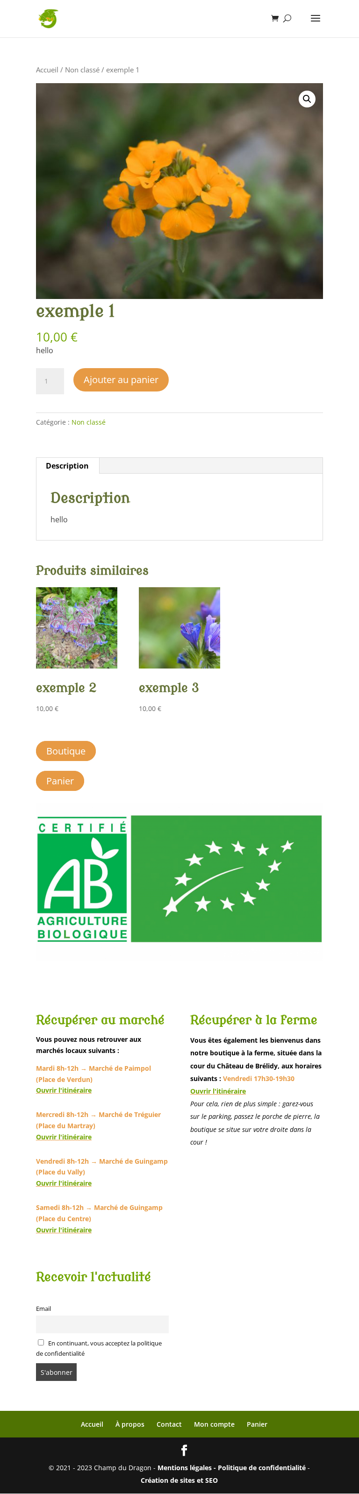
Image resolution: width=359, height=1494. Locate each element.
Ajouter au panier (121, 379)
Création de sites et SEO (179, 1480)
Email (43, 1309)
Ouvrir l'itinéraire (64, 1090)
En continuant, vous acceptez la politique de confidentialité (99, 1348)
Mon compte (214, 1424)
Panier (60, 781)
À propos (129, 1424)
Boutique (66, 751)
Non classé (82, 69)
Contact (169, 1424)
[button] (307, 99)
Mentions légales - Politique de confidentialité (232, 1467)
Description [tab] (67, 466)
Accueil (47, 69)
